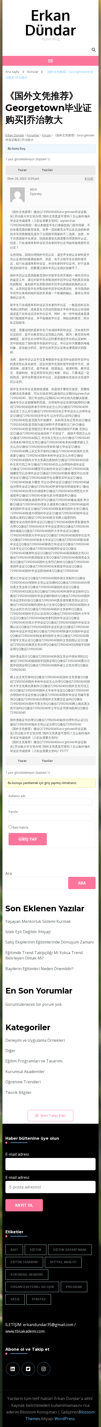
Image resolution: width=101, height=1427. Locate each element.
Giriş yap (27, 839)
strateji (39, 1299)
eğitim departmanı (70, 1250)
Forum (46, 135)
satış (15, 1299)
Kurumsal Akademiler (25, 1071)
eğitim (35, 1250)
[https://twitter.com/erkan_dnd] (28, 1369)
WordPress (64, 1418)
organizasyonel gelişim (32, 1287)
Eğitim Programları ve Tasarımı (33, 1061)
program (74, 1287)
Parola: (13, 812)
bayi (14, 1250)
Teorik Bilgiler (18, 1092)
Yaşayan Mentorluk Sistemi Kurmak (38, 921)
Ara (8, 873)
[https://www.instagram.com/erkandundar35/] (43, 1369)
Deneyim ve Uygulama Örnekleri (35, 1040)
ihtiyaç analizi (63, 1262)
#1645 (89, 178)
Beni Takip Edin (53, 1115)
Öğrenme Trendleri (23, 1082)
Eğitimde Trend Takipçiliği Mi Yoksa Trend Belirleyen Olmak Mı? (44, 955)
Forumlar (33, 135)
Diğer (10, 1050)
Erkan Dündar (50, 22)
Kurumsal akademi (27, 1274)
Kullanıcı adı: (17, 796)
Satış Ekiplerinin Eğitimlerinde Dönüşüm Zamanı (49, 942)
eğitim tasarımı (24, 1262)
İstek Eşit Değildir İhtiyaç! (27, 931)
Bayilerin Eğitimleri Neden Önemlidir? (39, 968)
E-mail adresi (17, 1154)
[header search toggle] (94, 50)
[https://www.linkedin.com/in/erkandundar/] (13, 1369)
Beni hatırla (20, 827)
